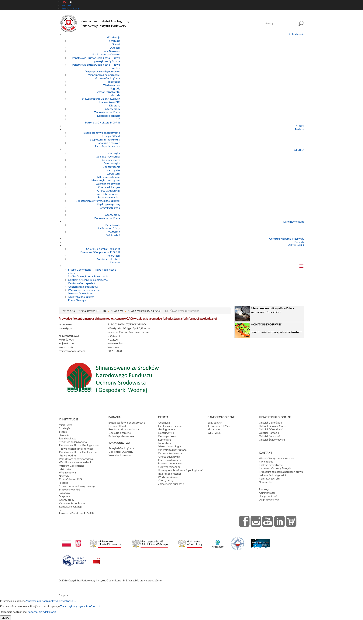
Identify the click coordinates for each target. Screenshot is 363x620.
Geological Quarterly (121, 451)
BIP (118, 119)
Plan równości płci (269, 478)
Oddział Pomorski (269, 436)
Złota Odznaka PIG (108, 91)
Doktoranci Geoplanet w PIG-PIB (100, 252)
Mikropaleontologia (108, 176)
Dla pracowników (269, 499)
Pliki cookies (266, 461)
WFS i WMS (113, 235)
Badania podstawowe (107, 146)
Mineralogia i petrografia (106, 180)
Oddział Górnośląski (270, 429)
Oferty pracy (112, 108)
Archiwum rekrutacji (108, 259)
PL (64, 1)
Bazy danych (112, 225)
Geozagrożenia (111, 166)
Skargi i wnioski (268, 496)
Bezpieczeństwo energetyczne (102, 132)
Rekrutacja (113, 255)
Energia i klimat (111, 136)
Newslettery (266, 481)
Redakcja (264, 489)
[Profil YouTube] (267, 521)
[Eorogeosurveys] (260, 541)
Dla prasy (114, 105)
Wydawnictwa (111, 85)
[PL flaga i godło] (71, 539)
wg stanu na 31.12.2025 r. (272, 310)
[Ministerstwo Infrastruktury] (190, 542)
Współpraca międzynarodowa (102, 71)
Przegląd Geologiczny (121, 448)
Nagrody (115, 88)
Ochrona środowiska (108, 183)
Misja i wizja (113, 37)
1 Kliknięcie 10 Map (109, 228)
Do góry (63, 595)
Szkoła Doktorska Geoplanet (103, 248)
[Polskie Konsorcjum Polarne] (74, 559)
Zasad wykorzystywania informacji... (81, 606)
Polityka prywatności (271, 464)
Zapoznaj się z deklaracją (42, 611)
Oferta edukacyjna (109, 187)
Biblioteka (114, 81)
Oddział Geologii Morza (272, 426)
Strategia (114, 40)
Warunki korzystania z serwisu (276, 458)
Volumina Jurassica (120, 455)
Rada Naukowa (111, 51)
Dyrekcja (115, 47)
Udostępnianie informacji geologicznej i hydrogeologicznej (98, 202)
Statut (116, 44)
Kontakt (115, 262)
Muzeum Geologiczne (107, 78)
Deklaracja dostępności (272, 475)
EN (71, 1)
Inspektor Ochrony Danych (275, 468)
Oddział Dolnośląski (270, 422)
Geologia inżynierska (108, 156)
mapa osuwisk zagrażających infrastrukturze (276, 328)
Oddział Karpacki (269, 432)
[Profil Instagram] (256, 521)
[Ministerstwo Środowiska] (105, 542)
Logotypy (64, 492)
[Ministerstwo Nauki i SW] (150, 543)
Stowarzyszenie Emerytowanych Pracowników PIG (101, 100)
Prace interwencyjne (108, 194)
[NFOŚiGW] (217, 541)
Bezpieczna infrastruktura (105, 139)
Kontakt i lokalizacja (108, 115)
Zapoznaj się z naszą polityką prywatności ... (50, 600)
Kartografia (113, 170)
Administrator (267, 492)
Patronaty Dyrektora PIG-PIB (102, 122)
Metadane (114, 231)
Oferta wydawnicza (108, 190)
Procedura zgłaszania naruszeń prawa (281, 471)
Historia (115, 95)
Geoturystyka (112, 163)
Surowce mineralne (109, 197)
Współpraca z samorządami (104, 74)
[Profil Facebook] (244, 521)
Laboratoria (113, 173)
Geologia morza (111, 159)
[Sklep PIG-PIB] (291, 521)
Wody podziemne (110, 207)
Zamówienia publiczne (107, 112)
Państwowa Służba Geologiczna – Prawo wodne (79, 453)
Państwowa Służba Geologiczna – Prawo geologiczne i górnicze (96, 59)
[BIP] (96, 557)
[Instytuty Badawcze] (237, 543)
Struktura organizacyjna (106, 54)
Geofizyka (114, 153)
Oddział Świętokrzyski (272, 439)
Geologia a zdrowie (109, 142)
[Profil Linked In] (279, 521)
